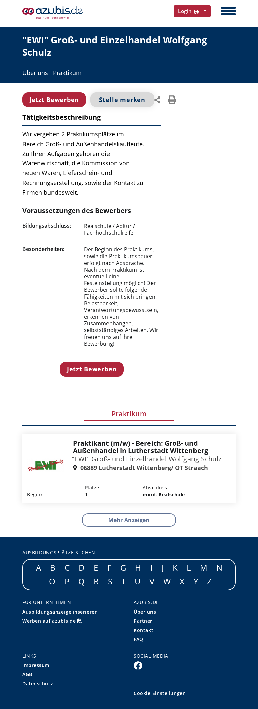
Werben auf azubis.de (49, 621)
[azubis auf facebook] (138, 665)
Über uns (35, 73)
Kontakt (144, 630)
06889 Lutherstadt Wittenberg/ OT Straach (143, 468)
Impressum (35, 665)
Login (186, 11)
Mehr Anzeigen (128, 520)
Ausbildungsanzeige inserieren (60, 611)
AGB (27, 674)
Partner (143, 621)
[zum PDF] (172, 99)
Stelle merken (122, 99)
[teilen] (157, 99)
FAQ (138, 639)
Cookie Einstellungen (160, 693)
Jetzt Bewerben (54, 99)
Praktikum (67, 73)
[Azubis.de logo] (52, 12)
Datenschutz (37, 683)
